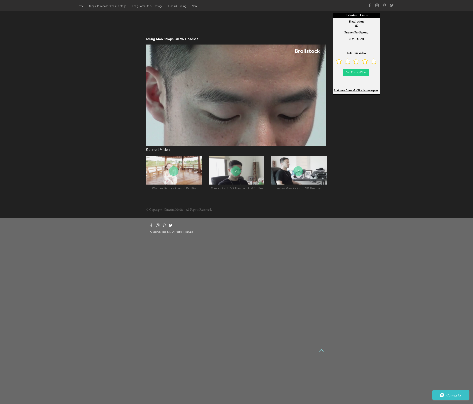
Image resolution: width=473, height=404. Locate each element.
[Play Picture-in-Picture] (314, 141)
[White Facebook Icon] (151, 225)
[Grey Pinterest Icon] (384, 5)
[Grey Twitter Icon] (391, 5)
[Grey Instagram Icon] (377, 5)
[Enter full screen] (321, 141)
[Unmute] (156, 141)
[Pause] (150, 141)
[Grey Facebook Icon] (369, 5)
